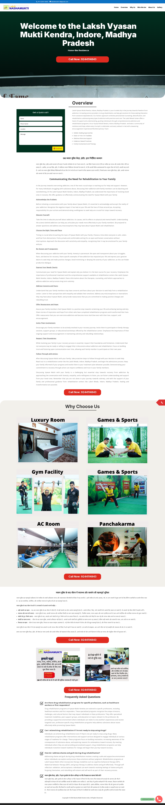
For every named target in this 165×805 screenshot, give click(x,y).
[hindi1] (107, 681)
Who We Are (141, 7)
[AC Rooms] (47, 568)
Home (116, 7)
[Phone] (159, 799)
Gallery (159, 7)
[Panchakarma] (117, 568)
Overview (124, 7)
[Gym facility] (47, 516)
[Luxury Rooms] (47, 463)
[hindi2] (58, 680)
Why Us (132, 7)
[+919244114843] (162, 403)
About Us (151, 7)
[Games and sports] (117, 515)
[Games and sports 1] (117, 463)
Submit (59, 148)
